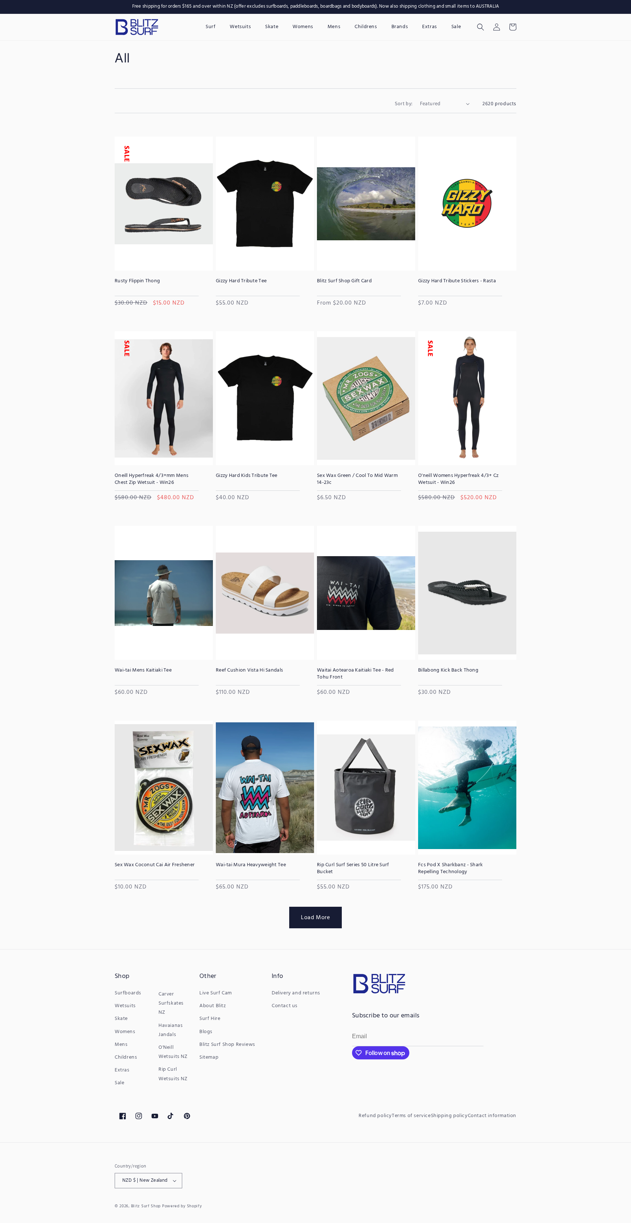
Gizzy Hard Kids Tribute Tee (247, 476)
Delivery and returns (296, 993)
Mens (121, 1044)
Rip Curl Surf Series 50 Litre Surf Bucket (353, 868)
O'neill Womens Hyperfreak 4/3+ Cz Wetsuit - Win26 (458, 479)
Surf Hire (209, 1018)
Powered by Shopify (182, 1206)
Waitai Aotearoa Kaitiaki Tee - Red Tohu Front (355, 673)
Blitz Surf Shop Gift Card (344, 281)
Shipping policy (449, 1116)
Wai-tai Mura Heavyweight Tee (251, 865)
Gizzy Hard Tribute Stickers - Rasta (457, 281)
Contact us (285, 1006)
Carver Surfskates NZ (171, 1003)
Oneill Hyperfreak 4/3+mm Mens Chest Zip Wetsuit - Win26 (151, 479)
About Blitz (212, 1006)
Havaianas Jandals (170, 1030)
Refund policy (375, 1116)
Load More (315, 917)
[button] (481, 27)
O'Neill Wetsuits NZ (173, 1052)
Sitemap (208, 1057)
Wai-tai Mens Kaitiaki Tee (143, 670)
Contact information (492, 1116)
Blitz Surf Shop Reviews (227, 1044)
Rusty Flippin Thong (137, 281)
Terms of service (411, 1116)
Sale (119, 1083)
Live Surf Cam (215, 993)
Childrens (126, 1057)
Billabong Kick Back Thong (448, 670)
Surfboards (128, 993)
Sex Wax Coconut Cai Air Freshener (155, 865)
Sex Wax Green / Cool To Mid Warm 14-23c (357, 479)
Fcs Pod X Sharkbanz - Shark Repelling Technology (450, 868)
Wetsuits (125, 1006)
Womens (125, 1032)
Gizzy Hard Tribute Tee (241, 281)
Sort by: (403, 103)
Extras (122, 1070)
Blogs (206, 1032)
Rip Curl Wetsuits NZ (173, 1074)
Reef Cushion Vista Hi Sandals (249, 670)
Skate (121, 1018)
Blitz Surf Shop (146, 1206)
